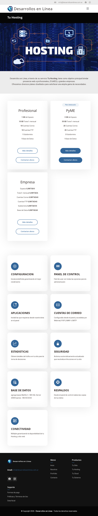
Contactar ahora (27, 160)
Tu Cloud (75, 473)
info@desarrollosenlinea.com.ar (25, 470)
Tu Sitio (75, 465)
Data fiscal (11, 500)
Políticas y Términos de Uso (17, 496)
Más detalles (27, 151)
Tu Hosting (76, 469)
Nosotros (53, 469)
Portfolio (53, 473)
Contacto (53, 477)
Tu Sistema (76, 477)
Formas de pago (13, 492)
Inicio (52, 465)
